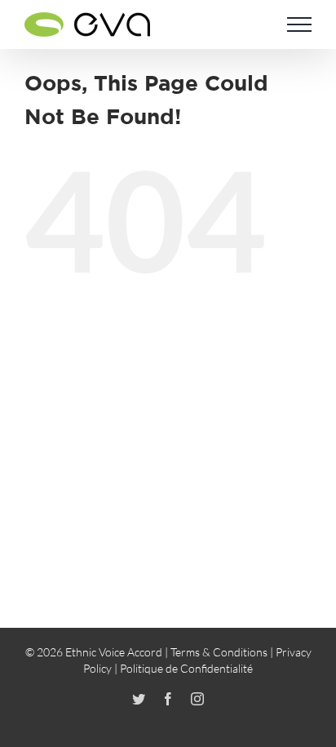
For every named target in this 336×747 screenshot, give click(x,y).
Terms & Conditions (218, 652)
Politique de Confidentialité (186, 668)
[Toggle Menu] (299, 24)
